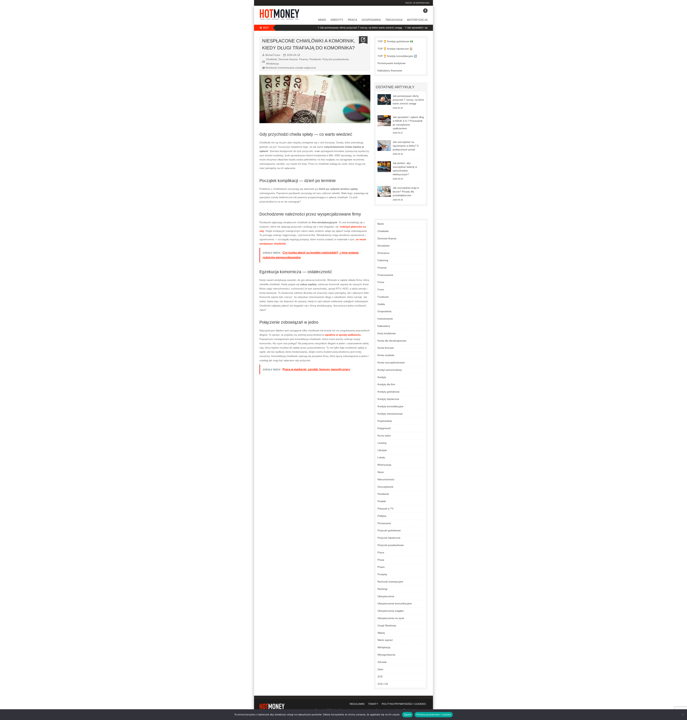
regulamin (357, 703)
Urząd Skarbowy (386, 625)
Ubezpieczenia (385, 596)
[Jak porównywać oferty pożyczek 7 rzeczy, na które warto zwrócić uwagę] (384, 99)
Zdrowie (382, 662)
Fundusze (383, 296)
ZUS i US (382, 683)
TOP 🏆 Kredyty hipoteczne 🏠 (395, 48)
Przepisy (382, 574)
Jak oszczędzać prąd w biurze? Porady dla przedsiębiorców (406, 191)
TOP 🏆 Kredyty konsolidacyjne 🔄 (397, 56)
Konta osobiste (385, 355)
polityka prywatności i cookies (404, 703)
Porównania (384, 523)
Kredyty (337, 19)
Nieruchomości (385, 479)
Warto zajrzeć (385, 640)
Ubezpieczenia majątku (390, 610)
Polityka (381, 515)
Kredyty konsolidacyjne (390, 406)
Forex (380, 289)
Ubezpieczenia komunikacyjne (394, 603)
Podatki (381, 501)
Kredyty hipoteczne (388, 399)
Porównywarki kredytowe (391, 63)
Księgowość (384, 428)
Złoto (380, 669)
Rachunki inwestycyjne (390, 581)
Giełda (381, 304)
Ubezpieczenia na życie (390, 618)
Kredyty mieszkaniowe (390, 413)
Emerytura (383, 253)
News (322, 19)
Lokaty (381, 457)
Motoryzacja (417, 19)
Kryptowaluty (384, 420)
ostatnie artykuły (395, 87)
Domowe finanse (288, 59)
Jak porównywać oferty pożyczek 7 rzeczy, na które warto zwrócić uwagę (332, 27)
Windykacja (272, 63)
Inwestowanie (385, 318)
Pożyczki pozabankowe (335, 59)
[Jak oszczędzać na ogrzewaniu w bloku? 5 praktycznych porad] (384, 145)
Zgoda (407, 714)
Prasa (380, 559)
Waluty (381, 632)
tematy (373, 703)
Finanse (303, 59)
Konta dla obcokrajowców (391, 340)
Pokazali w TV (385, 508)
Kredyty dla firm (386, 384)
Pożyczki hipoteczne (388, 537)
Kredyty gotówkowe (388, 391)
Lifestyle (382, 450)
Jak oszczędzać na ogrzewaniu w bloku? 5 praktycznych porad (406, 146)
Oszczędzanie (385, 486)
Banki (380, 223)
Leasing (381, 442)
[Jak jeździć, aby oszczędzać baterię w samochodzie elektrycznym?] (384, 166)
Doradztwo (383, 245)
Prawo (381, 567)
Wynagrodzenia (386, 654)
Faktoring (382, 260)
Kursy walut (384, 435)
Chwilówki (271, 59)
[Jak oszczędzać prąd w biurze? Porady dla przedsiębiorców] (384, 191)
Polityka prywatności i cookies (433, 714)
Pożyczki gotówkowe (389, 530)
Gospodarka (371, 19)
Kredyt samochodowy (389, 369)
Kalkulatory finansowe (389, 70)
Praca (352, 19)
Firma (380, 282)
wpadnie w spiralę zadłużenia (343, 334)
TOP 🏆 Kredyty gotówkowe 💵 (395, 41)
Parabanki (315, 59)
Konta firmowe (385, 347)
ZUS (380, 676)
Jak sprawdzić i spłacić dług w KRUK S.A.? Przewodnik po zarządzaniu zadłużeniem (426, 27)
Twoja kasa (394, 19)
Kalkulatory (383, 326)
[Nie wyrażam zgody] (682, 714)
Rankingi (382, 589)
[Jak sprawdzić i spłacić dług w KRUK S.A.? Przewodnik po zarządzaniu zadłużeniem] (384, 120)
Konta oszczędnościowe (391, 362)
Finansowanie (385, 275)
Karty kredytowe (386, 333)
